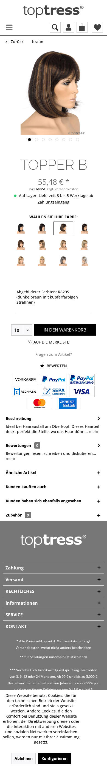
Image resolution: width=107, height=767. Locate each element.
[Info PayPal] (54, 380)
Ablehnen (24, 758)
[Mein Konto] (68, 27)
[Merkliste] (97, 27)
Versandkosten (28, 647)
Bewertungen (18, 445)
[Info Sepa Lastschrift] (54, 392)
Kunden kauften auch (26, 486)
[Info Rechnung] (25, 392)
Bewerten (56, 365)
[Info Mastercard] (39, 404)
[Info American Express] (68, 404)
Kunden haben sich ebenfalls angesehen (43, 500)
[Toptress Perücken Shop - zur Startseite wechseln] (53, 11)
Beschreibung (18, 418)
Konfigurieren (54, 758)
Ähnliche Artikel (21, 472)
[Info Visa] (82, 392)
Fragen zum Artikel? (53, 354)
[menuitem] (4, 27)
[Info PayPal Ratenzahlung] (82, 380)
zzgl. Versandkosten (62, 189)
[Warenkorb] (82, 27)
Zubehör (17, 515)
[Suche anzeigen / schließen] (55, 27)
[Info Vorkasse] (25, 380)
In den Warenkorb (65, 330)
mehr (93, 431)
